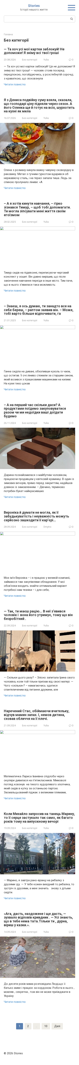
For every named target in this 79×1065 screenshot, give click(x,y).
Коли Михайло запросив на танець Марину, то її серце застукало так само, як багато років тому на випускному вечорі (39, 817)
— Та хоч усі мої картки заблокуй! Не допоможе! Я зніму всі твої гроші (34, 51)
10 (45, 1026)
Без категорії (29, 59)
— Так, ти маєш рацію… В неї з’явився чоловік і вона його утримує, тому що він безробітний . (38, 615)
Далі (57, 1026)
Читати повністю (15, 84)
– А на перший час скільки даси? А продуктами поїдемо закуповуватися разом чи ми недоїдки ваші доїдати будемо (35, 410)
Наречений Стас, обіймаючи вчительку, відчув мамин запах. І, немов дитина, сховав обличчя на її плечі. (36, 715)
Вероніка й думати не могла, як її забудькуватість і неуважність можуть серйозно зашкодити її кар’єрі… (36, 516)
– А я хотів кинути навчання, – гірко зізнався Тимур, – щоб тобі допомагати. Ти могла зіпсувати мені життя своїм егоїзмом (37, 209)
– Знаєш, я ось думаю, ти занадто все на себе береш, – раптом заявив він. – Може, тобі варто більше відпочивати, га (38, 310)
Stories (34, 6)
